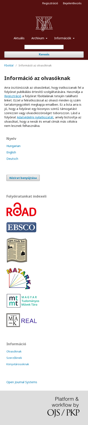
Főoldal (8, 65)
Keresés (44, 54)
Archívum (38, 38)
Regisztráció (50, 3)
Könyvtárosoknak (17, 364)
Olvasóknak (14, 351)
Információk (63, 38)
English (11, 152)
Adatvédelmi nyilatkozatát (35, 117)
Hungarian (13, 146)
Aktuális (19, 38)
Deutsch (12, 159)
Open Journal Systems (21, 382)
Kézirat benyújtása (23, 178)
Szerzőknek (14, 358)
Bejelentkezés (72, 3)
